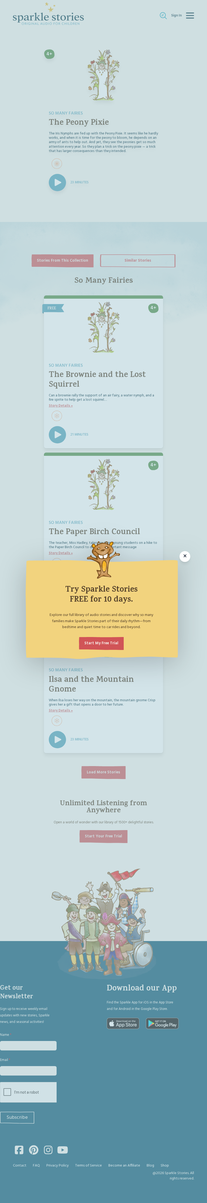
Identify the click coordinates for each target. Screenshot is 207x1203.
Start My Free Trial (101, 643)
